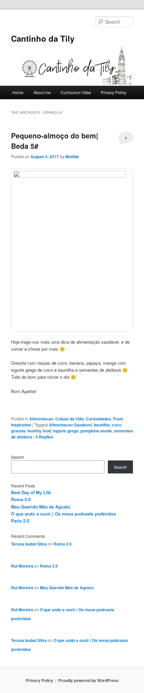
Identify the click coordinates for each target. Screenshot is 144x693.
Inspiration (21, 425)
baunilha (102, 425)
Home (17, 92)
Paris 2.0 (20, 520)
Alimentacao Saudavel (70, 425)
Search (17, 457)
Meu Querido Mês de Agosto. (41, 506)
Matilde (72, 156)
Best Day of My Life (31, 492)
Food (118, 419)
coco (116, 425)
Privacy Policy (113, 92)
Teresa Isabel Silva (29, 544)
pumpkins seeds (96, 431)
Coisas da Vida (69, 419)
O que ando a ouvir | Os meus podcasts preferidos (63, 513)
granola (18, 431)
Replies (44, 437)
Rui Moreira (22, 566)
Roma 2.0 (20, 499)
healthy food (39, 431)
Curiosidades (98, 419)
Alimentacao (41, 419)
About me (42, 92)
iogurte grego (65, 431)
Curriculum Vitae (76, 92)
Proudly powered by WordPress (88, 680)
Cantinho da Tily (42, 38)
